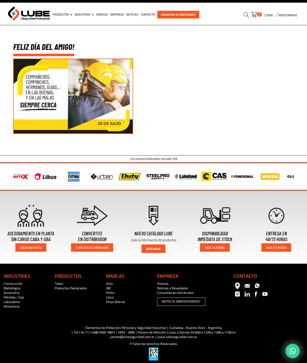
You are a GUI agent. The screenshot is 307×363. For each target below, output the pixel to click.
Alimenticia (11, 306)
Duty (109, 284)
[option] (31, 177)
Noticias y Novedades (172, 288)
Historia (162, 284)
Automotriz (12, 293)
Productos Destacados (71, 288)
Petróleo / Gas (14, 297)
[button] (246, 15)
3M (108, 288)
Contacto (148, 15)
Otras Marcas (115, 302)
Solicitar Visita (30, 247)
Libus (110, 297)
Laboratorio (12, 302)
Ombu (110, 293)
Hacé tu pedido (215, 247)
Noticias (132, 15)
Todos (59, 284)
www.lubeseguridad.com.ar (177, 337)
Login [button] (268, 15)
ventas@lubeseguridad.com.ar (132, 337)
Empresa (117, 15)
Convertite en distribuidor (175, 293)
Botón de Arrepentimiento (181, 301)
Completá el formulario (92, 247)
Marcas (102, 15)
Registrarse (287, 15)
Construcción (13, 284)
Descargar (153, 249)
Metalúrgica (12, 288)
